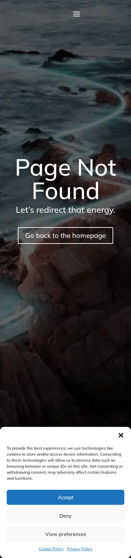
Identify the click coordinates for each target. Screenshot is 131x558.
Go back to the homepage (65, 235)
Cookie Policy (51, 548)
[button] (121, 435)
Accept (66, 497)
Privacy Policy (79, 548)
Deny (65, 516)
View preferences (65, 534)
